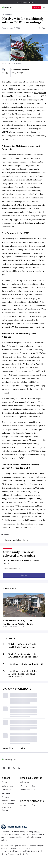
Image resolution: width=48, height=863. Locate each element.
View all (6, 748)
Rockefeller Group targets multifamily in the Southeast (23, 655)
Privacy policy (7, 851)
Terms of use (19, 851)
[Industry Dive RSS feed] (18, 767)
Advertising (24, 782)
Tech (25, 540)
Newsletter (6, 793)
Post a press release (18, 748)
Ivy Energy (18, 72)
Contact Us (6, 789)
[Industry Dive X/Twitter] (13, 767)
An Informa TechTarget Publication (24, 2)
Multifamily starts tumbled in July (26, 664)
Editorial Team (7, 786)
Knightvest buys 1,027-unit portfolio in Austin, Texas (18, 622)
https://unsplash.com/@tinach (11, 63)
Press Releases (8, 803)
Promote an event (27, 789)
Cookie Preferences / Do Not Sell (15, 854)
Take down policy (33, 851)
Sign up (36, 7)
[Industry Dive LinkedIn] (3, 767)
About (4, 782)
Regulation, (17, 540)
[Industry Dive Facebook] (8, 767)
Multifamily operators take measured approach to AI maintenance (22, 674)
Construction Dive (27, 805)
